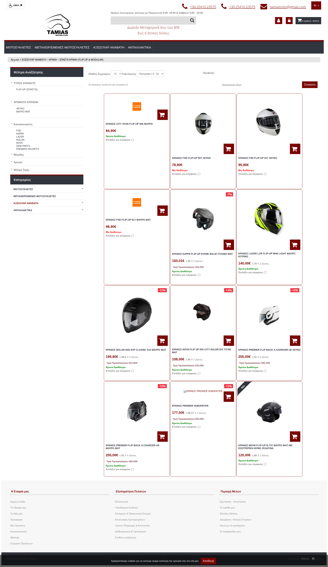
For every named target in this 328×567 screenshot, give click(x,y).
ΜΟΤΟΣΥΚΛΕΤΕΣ (18, 47)
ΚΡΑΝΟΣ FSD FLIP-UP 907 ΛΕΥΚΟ (191, 158)
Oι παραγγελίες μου (230, 531)
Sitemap (14, 537)
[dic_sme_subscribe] (278, 20)
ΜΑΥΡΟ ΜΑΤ (23, 111)
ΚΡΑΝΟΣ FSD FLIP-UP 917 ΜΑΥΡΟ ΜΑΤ (128, 219)
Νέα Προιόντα (17, 525)
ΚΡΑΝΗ (53, 59)
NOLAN (20, 139)
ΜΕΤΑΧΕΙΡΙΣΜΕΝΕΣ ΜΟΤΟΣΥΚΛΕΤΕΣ (62, 47)
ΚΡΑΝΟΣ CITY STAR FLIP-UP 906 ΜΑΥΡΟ (129, 124)
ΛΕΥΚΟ (20, 108)
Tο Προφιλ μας (18, 507)
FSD (18, 130)
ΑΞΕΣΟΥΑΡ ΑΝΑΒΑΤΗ (108, 47)
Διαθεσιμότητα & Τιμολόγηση (130, 531)
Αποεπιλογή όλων (231, 84)
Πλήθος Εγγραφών (99, 74)
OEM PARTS (23, 146)
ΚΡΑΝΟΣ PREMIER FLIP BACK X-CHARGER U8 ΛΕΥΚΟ (269, 349)
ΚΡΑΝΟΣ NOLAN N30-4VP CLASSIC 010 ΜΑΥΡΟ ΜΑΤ (136, 349)
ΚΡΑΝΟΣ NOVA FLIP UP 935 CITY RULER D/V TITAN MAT (201, 351)
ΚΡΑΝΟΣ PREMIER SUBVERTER (190, 405)
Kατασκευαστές (18, 531)
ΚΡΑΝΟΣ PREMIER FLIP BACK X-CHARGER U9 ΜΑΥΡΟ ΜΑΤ (132, 447)
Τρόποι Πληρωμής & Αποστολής (132, 525)
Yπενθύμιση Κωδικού (126, 507)
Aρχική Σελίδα (17, 501)
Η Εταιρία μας (20, 491)
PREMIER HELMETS (27, 149)
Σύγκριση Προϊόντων (21, 543)
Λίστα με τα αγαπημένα (232, 525)
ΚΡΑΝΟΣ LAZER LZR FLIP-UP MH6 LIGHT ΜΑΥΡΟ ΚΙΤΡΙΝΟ (266, 255)
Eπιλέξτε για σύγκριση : (118, 140)
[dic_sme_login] (289, 20)
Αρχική (15, 59)
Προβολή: (209, 72)
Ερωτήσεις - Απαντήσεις (233, 501)
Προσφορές (16, 519)
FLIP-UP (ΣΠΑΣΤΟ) (27, 89)
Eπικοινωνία (121, 501)
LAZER (20, 136)
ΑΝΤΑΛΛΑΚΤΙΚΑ (139, 47)
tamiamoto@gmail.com (288, 6)
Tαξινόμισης (129, 74)
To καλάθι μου (227, 507)
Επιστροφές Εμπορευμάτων (130, 519)
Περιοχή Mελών (231, 491)
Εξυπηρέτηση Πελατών (131, 491)
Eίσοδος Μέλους (229, 513)
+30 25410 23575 (203, 6)
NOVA (19, 142)
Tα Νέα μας (16, 513)
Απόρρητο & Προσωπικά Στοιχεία (133, 513)
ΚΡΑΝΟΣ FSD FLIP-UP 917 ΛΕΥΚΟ (257, 158)
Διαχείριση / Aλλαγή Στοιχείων (235, 519)
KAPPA (20, 133)
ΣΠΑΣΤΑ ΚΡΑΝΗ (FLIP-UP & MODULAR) (82, 59)
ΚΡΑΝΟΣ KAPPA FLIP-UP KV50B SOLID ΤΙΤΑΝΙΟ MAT (202, 254)
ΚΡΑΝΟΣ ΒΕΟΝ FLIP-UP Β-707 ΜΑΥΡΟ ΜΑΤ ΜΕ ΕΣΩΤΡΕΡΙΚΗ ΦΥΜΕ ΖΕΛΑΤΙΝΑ (265, 447)
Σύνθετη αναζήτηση (125, 537)
